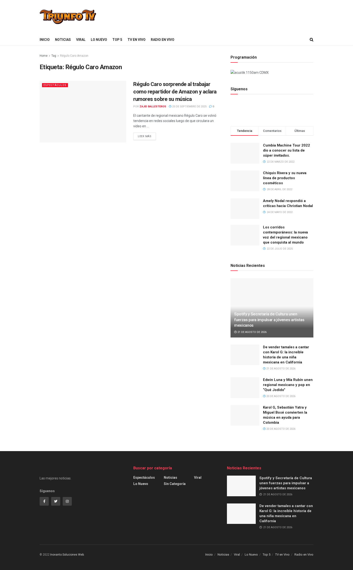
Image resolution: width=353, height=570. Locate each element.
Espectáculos (55, 85)
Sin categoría (175, 484)
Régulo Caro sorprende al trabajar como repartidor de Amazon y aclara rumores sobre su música (175, 91)
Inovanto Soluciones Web (67, 554)
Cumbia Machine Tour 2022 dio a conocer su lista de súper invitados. (286, 150)
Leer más (144, 136)
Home (44, 55)
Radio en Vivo (162, 40)
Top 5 (117, 40)
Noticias (63, 40)
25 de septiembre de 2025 (189, 106)
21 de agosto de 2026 (252, 332)
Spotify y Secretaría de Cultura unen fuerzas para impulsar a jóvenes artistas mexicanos (269, 320)
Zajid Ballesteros (153, 106)
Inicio (45, 40)
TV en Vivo (137, 40)
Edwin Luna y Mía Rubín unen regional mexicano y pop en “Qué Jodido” (288, 385)
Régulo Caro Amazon (74, 55)
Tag (53, 55)
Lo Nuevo (99, 40)
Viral (80, 40)
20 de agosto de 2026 (280, 396)
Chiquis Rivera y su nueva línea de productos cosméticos (284, 178)
